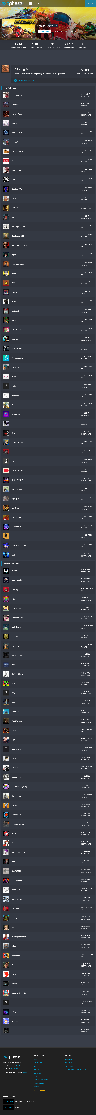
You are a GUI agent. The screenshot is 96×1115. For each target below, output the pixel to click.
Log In (90, 3)
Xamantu (14, 1069)
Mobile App (38, 1063)
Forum (73, 31)
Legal (36, 1076)
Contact (37, 1073)
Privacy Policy (40, 1083)
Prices (67, 31)
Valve (24, 1072)
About (36, 1070)
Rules (36, 1066)
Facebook (69, 1066)
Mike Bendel (16, 1065)
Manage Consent (41, 1080)
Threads (68, 1059)
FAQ (35, 1059)
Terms (36, 1087)
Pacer (41, 25)
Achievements (44, 31)
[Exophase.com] (13, 3)
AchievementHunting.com (76, 1070)
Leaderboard (58, 31)
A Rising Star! (22, 69)
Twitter (68, 1063)
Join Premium (39, 1090)
